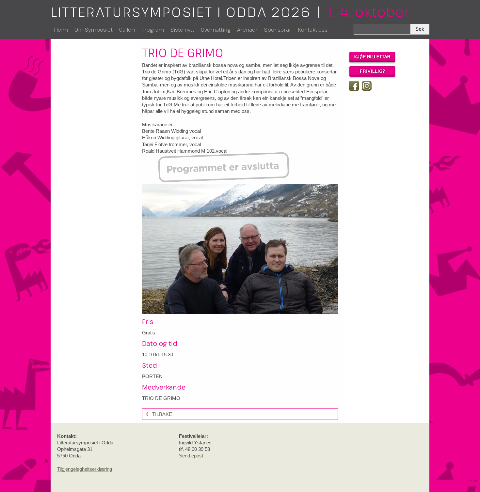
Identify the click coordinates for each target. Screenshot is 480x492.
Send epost (191, 455)
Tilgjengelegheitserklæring (84, 469)
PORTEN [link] (152, 376)
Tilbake (162, 414)
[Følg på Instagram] (366, 86)
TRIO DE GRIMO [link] (161, 398)
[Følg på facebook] (354, 86)
